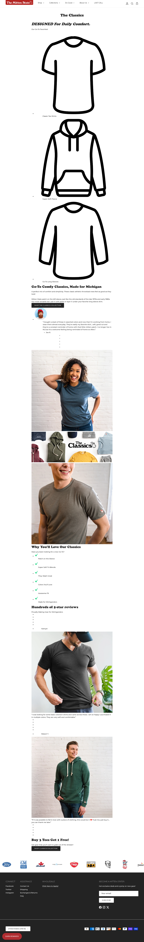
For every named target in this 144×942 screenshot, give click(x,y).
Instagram (10, 893)
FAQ (22, 896)
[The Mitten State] (19, 2)
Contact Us (24, 886)
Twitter (8, 889)
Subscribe (106, 900)
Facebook (10, 886)
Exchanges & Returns (28, 893)
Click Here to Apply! (50, 886)
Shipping (24, 889)
